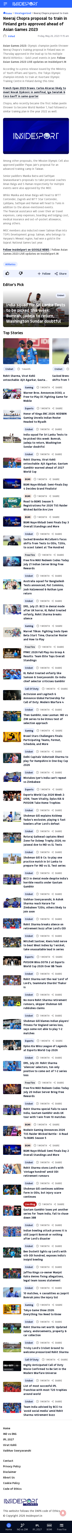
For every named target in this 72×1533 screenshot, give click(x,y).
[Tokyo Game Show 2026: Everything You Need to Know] (12, 1309)
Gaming (29, 387)
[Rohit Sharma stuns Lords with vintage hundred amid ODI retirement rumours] (12, 1169)
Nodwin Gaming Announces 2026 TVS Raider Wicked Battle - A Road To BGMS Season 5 (45, 1134)
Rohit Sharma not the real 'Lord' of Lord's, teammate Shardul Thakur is (45, 983)
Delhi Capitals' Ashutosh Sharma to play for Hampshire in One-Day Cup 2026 (45, 761)
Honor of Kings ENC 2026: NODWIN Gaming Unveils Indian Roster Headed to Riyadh (45, 417)
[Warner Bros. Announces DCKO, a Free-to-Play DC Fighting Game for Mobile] (12, 394)
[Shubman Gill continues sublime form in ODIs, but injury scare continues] (12, 1190)
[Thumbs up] (7, 273)
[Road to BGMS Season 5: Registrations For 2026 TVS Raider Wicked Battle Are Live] (12, 502)
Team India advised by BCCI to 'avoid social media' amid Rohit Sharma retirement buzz (43, 1411)
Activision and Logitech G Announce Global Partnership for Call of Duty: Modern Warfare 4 (44, 698)
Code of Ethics (12, 1489)
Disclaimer (9, 1472)
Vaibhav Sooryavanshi (17, 1450)
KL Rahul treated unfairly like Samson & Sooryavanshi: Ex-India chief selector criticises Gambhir (44, 677)
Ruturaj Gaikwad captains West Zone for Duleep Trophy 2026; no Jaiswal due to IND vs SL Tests (44, 840)
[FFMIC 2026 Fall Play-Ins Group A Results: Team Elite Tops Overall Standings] (12, 653)
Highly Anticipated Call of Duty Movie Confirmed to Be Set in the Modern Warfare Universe (44, 1369)
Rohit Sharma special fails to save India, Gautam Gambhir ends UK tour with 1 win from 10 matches (45, 1113)
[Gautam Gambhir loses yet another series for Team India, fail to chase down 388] (12, 1211)
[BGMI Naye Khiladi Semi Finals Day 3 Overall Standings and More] (12, 521)
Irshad (11, 36)
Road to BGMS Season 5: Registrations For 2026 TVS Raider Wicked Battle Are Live (45, 505)
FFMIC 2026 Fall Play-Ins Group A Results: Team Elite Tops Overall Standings (44, 656)
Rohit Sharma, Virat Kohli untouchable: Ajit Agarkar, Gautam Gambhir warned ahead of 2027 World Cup (25, 378)
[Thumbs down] (20, 273)
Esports (29, 408)
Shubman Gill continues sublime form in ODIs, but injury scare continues (43, 1192)
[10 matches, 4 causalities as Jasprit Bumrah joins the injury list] (12, 1292)
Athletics (10, 264)
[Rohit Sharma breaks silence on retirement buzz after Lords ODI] (12, 923)
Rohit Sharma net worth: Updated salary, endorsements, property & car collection (45, 1331)
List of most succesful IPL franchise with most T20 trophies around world (45, 1390)
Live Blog (30, 1204)
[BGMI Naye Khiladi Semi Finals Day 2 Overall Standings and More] (12, 1150)
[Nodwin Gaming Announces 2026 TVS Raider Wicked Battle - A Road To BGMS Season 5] (12, 1131)
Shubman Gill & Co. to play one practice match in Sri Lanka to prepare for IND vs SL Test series (44, 861)
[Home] (25, 4)
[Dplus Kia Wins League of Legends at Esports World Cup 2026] (12, 1045)
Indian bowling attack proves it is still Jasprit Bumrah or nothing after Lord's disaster (45, 1234)
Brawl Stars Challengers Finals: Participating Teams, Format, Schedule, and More (43, 740)
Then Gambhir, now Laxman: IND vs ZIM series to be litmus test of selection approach (45, 719)
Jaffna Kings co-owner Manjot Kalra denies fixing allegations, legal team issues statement (43, 1276)
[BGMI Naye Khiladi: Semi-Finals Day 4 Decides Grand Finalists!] (12, 484)
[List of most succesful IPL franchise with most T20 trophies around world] (12, 1387)
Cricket (60, 295)
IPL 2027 (8, 1439)
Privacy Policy (12, 1466)
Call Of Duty (32, 688)
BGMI (27, 479)
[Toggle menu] (5, 4)
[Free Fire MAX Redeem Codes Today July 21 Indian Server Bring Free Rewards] (12, 561)
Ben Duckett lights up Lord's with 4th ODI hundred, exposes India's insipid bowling (44, 1255)
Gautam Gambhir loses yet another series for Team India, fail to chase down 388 (45, 1213)
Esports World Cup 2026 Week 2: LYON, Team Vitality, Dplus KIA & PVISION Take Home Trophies (44, 799)
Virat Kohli (10, 1445)
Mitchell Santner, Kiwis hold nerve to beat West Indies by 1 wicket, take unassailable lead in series (45, 945)
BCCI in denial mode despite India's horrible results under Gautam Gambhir (45, 882)
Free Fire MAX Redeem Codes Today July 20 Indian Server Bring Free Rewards (46, 1092)
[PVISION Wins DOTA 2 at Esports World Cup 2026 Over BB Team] (12, 961)
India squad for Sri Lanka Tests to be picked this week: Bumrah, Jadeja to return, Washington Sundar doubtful (35, 313)
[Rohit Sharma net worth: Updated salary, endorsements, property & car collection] (12, 1328)
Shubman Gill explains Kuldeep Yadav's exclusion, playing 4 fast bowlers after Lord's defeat (44, 819)
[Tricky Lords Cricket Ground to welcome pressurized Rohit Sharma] (12, 1347)
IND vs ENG (10, 1434)
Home (6, 1428)
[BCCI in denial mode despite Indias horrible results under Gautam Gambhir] (12, 879)
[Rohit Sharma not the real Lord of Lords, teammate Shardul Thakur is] (12, 980)
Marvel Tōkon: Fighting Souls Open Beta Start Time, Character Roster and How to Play (45, 635)
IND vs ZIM (22, 1529)
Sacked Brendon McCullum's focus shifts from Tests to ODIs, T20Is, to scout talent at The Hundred (44, 543)
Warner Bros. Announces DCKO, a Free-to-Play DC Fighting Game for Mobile (45, 397)
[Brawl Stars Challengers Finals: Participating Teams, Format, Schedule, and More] (12, 737)
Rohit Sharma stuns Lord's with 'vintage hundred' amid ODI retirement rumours (43, 1172)
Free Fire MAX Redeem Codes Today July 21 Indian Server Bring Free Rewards (46, 564)
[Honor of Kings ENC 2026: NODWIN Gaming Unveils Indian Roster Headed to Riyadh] (12, 415)
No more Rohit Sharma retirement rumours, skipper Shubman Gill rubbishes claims (45, 1004)
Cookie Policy (11, 1483)
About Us (9, 1477)
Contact (8, 1461)
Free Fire (30, 554)
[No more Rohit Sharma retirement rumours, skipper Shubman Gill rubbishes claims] (12, 1001)
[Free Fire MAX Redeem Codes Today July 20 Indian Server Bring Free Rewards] (12, 1089)
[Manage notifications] (63, 1513)
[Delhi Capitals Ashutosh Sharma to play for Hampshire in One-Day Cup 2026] (12, 758)
